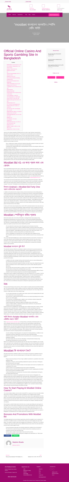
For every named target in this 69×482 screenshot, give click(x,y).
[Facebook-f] (51, 469)
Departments (20, 14)
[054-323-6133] (31, 5)
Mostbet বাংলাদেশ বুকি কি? (11, 70)
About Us (14, 14)
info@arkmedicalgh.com (45, 8)
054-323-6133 (32, 8)
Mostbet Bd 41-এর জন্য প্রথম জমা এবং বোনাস (14, 64)
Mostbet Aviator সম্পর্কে (11, 102)
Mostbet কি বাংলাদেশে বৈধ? (11, 76)
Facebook (52, 77)
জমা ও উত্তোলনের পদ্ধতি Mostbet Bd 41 (13, 104)
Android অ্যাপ (9, 120)
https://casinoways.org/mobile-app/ (12, 321)
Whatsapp (61, 77)
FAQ (26, 14)
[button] (64, 1)
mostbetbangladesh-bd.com (35, 177)
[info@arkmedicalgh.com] (43, 5)
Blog (29, 14)
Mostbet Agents (10, 89)
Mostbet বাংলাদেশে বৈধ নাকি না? (12, 85)
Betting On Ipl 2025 (10, 91)
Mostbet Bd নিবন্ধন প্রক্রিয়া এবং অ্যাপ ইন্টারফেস (14, 111)
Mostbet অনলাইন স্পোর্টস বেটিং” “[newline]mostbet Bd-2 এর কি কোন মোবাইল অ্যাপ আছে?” (14, 114)
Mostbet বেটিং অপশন (10, 124)
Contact (33, 14)
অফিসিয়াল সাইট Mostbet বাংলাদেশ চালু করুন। (13, 83)
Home (10, 14)
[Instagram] (62, 1)
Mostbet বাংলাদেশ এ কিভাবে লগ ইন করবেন (13, 129)
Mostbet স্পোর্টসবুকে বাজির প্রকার (12, 69)
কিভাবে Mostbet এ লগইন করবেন (12, 118)
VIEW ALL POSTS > (16, 445)
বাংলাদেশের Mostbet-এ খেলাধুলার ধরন (12, 95)
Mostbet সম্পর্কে (9, 117)
